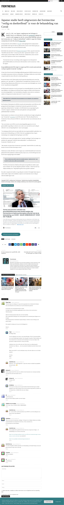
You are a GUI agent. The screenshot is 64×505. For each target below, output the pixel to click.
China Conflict (20, 11)
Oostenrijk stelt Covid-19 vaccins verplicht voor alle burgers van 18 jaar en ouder (32, 252)
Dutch (51, 0)
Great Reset (49, 11)
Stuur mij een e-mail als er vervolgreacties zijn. (10, 494)
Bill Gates (13, 11)
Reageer (7, 328)
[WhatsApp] (21, 244)
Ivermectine (13, 239)
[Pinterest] (30, 244)
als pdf (19, 43)
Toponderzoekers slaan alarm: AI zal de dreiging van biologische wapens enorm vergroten (7, 288)
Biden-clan (7, 11)
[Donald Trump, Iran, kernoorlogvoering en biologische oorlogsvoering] (47, 79)
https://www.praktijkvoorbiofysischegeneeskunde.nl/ (19, 438)
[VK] (18, 244)
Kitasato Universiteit (21, 51)
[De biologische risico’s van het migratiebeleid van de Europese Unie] (47, 68)
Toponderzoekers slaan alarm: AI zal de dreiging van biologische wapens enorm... (56, 84)
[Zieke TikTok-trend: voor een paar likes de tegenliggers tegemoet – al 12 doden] (47, 44)
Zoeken (53, 31)
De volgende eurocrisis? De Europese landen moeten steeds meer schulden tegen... (56, 49)
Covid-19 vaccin (27, 11)
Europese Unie (35, 11)
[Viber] (35, 244)
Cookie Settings (48, 501)
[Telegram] (60, 1)
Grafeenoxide (42, 11)
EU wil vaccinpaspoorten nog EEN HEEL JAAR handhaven (10, 252)
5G (2, 11)
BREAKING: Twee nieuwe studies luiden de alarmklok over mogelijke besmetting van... (56, 90)
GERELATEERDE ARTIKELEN (8, 274)
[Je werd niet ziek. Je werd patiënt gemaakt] (47, 103)
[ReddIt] (27, 244)
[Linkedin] (24, 244)
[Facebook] (9, 244)
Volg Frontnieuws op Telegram (11, 234)
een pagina (12, 117)
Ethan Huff (22, 41)
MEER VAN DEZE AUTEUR (21, 274)
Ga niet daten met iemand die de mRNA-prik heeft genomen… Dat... (56, 96)
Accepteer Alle (58, 501)
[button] (61, 11)
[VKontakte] (62, 1)
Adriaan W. (8, 370)
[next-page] (4, 294)
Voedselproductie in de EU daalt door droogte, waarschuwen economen (56, 61)
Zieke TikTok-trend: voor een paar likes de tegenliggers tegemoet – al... (56, 43)
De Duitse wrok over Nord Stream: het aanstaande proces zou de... (57, 55)
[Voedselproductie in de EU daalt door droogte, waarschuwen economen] (47, 62)
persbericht (32, 35)
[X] (12, 244)
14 (9, 29)
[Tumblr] (33, 244)
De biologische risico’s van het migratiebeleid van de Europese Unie (56, 67)
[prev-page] (2, 294)
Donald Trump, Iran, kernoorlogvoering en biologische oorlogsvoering (56, 78)
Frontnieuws (13, 259)
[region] (32, 501)
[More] (38, 244)
